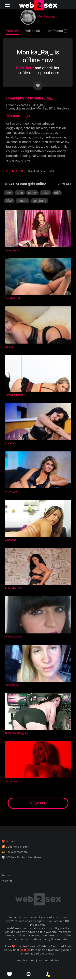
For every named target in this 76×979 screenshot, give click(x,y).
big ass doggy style (20, 146)
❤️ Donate (9, 841)
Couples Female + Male (41, 171)
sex (9, 133)
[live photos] (28, 974)
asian (36, 142)
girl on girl (13, 123)
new (9, 193)
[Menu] (7, 4)
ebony (61, 151)
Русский (7, 880)
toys (39, 146)
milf (63, 146)
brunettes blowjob (43, 151)
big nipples (51, 146)
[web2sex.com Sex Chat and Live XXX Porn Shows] (38, 5)
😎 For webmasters (15, 851)
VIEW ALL (65, 184)
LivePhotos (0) (56, 31)
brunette (24, 137)
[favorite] (9, 974)
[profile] (47, 974)
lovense (12, 142)
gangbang (39, 201)
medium (49, 137)
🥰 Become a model (15, 846)
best (43, 156)
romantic (12, 156)
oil (64, 128)
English (7, 875)
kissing (25, 156)
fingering (28, 123)
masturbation (44, 123)
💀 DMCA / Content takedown (22, 857)
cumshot (25, 142)
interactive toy (59, 142)
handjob (11, 137)
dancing (29, 128)
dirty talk (55, 128)
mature (22, 201)
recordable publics (26, 133)
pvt (55, 133)
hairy (35, 156)
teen (45, 142)
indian (51, 156)
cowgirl (37, 137)
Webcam (12, 31)
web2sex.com (26, 960)
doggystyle (14, 128)
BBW (9, 201)
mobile (61, 137)
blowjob (41, 128)
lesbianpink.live (48, 960)
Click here (25, 67)
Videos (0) (32, 31)
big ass (46, 133)
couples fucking (17, 151)
